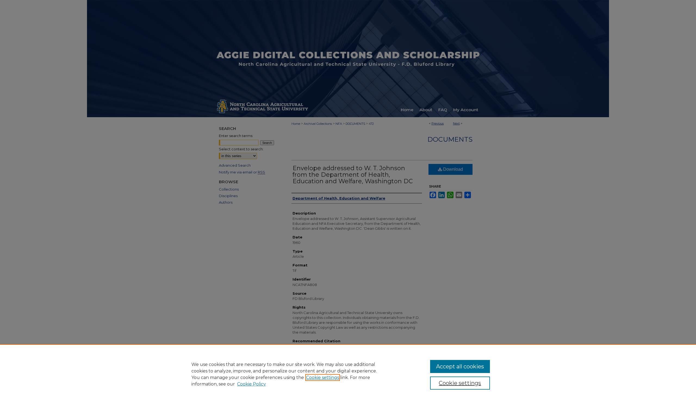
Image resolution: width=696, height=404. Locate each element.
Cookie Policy (251, 384)
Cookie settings (322, 377)
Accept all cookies (460, 366)
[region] (348, 374)
